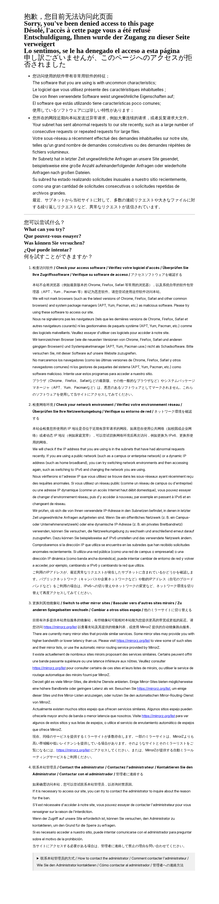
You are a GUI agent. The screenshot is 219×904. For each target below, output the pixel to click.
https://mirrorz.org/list (60, 627)
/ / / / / (113, 861)
